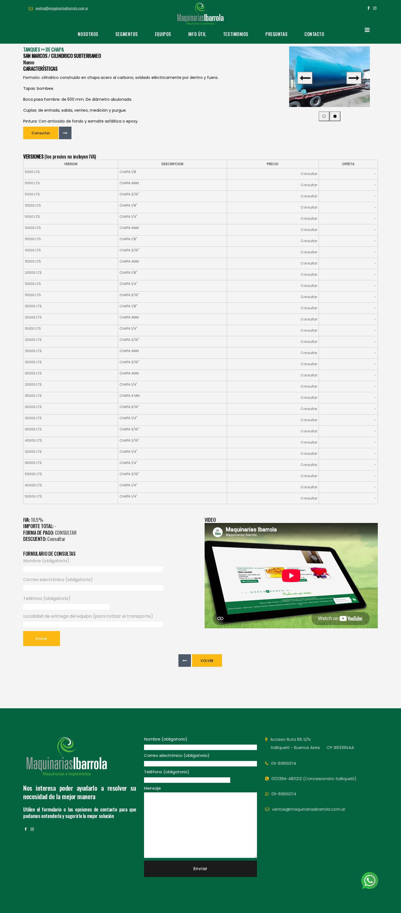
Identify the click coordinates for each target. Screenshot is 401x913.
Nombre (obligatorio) (46, 561)
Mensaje (152, 788)
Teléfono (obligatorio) (47, 598)
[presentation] (305, 78)
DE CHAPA (55, 49)
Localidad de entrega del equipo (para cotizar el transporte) (88, 616)
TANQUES (31, 49)
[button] (324, 116)
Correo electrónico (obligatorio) (58, 579)
